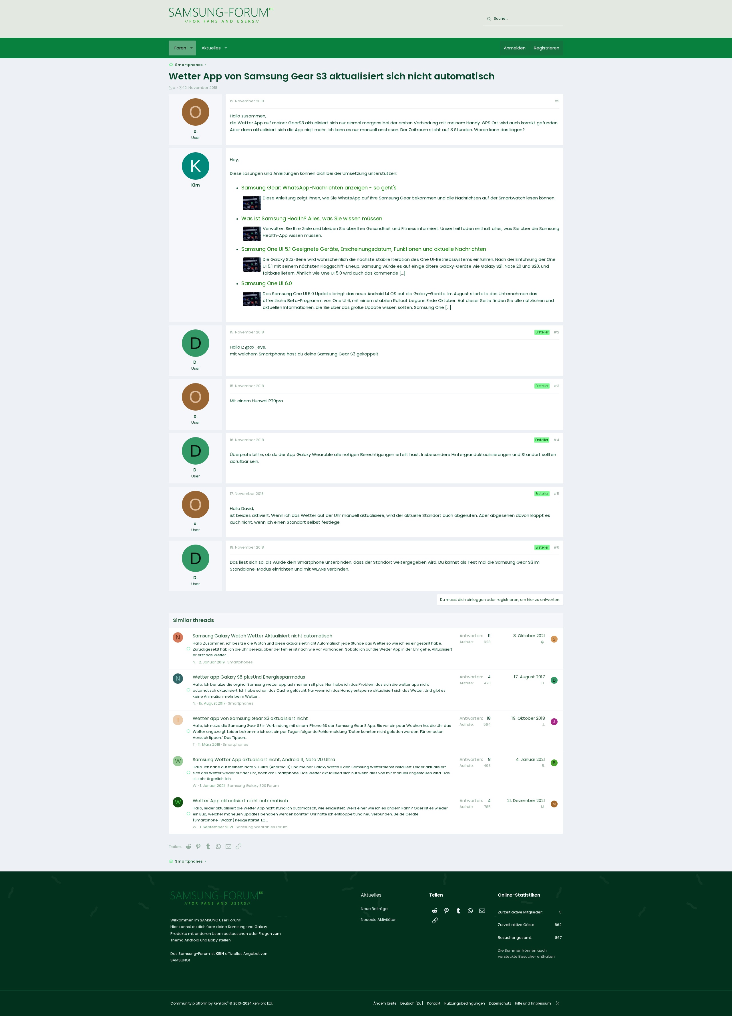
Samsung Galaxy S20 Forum (253, 785)
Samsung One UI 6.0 (266, 283)
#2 (556, 332)
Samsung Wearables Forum (262, 827)
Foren (180, 48)
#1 (557, 101)
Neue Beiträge (374, 908)
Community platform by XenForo (221, 1003)
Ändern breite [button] (384, 1003)
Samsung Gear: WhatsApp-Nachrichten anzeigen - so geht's (319, 187)
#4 (556, 440)
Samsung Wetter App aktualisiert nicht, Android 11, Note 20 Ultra (264, 759)
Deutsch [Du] (411, 1003)
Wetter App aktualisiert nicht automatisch (240, 800)
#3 (556, 386)
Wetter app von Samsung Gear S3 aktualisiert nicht (250, 718)
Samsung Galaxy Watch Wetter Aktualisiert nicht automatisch (262, 636)
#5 (556, 493)
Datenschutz (500, 1003)
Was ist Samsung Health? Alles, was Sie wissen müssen (311, 218)
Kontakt (433, 1003)
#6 (556, 547)
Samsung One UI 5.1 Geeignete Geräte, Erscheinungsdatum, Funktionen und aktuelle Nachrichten (363, 249)
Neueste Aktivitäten (379, 919)
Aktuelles (211, 48)
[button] (191, 48)
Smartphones (240, 662)
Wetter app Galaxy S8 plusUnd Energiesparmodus (249, 677)
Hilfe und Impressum (533, 1003)
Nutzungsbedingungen (464, 1003)
